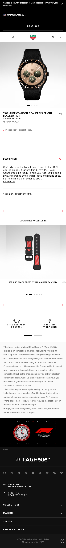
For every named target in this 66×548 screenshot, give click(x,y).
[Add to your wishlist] (60, 114)
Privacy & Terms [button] (13, 530)
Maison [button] (8, 513)
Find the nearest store (17, 494)
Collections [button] (11, 505)
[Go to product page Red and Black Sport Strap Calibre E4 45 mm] (33, 252)
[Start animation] (26, 294)
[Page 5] (41, 294)
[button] (60, 37)
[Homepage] (33, 37)
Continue (45, 26)
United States (15, 15)
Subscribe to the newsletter (20, 486)
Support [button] (8, 522)
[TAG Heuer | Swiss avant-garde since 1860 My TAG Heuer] (33, 460)
